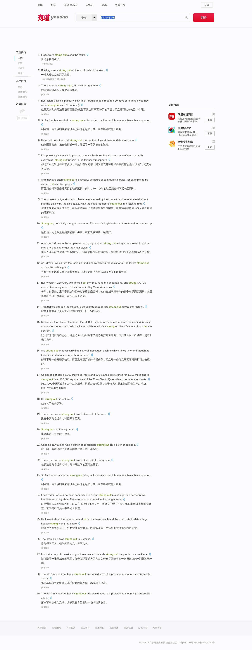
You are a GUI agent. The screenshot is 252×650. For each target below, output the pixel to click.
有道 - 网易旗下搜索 (52, 17)
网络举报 (157, 628)
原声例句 (21, 80)
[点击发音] (87, 55)
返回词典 (22, 118)
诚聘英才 (114, 628)
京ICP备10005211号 (204, 642)
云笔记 (89, 5)
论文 (20, 73)
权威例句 (21, 104)
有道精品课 (70, 5)
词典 (40, 5)
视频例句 (22, 96)
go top (22, 111)
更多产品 (120, 5)
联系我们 (128, 628)
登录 (206, 5)
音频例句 (22, 91)
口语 (20, 63)
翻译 (53, 5)
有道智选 (70, 628)
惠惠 (104, 5)
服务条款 (170, 642)
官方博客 (85, 628)
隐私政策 (160, 642)
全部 (20, 86)
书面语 (21, 68)
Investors (56, 628)
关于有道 (41, 628)
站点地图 (142, 628)
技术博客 (99, 628)
